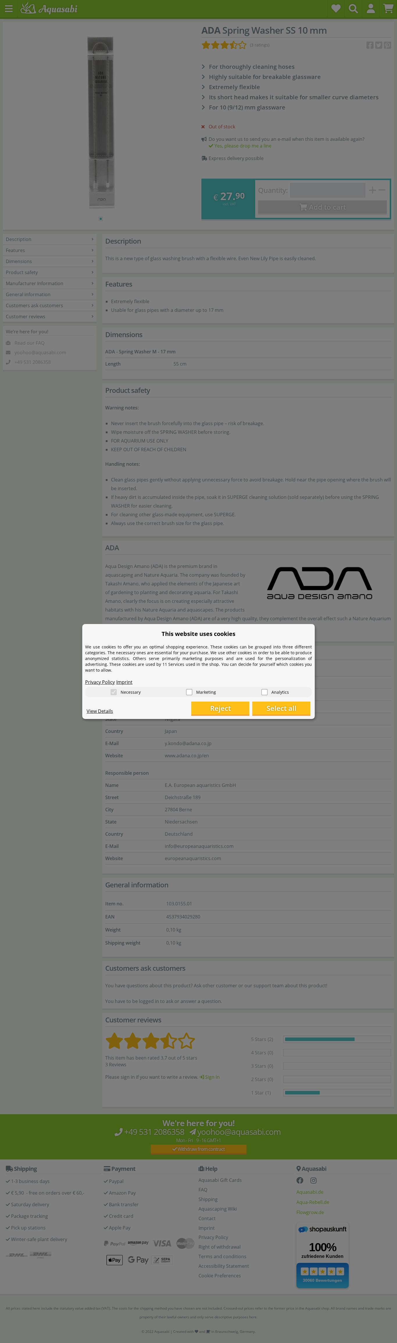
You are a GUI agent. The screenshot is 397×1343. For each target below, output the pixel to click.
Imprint (124, 682)
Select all (281, 708)
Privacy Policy (100, 682)
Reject (220, 708)
